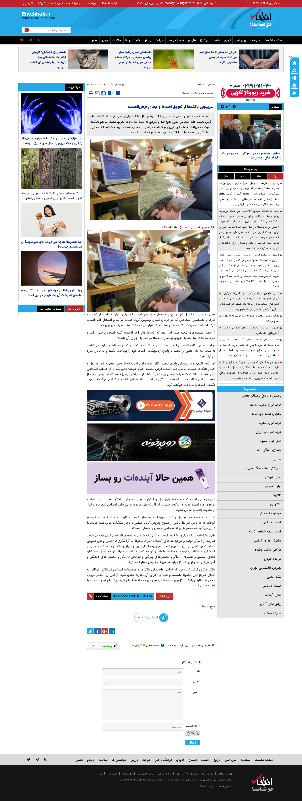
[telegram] (30, 40)
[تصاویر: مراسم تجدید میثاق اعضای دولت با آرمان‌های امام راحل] (250, 131)
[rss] (38, 40)
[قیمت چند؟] (294, 70)
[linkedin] (112, 631)
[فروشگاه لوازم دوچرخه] (151, 442)
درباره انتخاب (225, 774)
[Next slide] (222, 106)
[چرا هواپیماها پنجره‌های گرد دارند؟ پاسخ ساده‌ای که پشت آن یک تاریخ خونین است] (51, 268)
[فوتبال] (294, 77)
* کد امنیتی (193, 725)
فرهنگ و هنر (175, 40)
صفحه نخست (273, 40)
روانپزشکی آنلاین (269, 604)
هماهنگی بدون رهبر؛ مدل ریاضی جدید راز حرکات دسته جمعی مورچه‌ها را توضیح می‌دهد (133, 60)
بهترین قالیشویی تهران (265, 567)
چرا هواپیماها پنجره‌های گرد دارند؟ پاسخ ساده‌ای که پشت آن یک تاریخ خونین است (51, 293)
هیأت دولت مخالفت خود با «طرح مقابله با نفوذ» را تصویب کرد (249, 318)
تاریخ (227, 40)
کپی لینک (165, 596)
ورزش (147, 40)
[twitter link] (28, 759)
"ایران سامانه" (207, 786)
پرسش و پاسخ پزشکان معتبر (262, 395)
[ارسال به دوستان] (97, 93)
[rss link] (45, 759)
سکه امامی (274, 577)
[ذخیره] (103, 93)
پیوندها (92, 3)
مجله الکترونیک (45, 3)
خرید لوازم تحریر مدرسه (265, 404)
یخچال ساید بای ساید (266, 413)
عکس (94, 40)
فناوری (192, 40)
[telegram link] (37, 759)
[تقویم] (294, 85)
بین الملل (240, 40)
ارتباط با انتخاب (108, 3)
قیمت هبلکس (271, 522)
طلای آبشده (273, 595)
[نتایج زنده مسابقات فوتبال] (294, 92)
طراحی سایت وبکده (268, 549)
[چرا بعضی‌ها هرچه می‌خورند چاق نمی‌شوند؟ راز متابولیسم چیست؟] (51, 220)
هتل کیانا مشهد (270, 441)
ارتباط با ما (207, 774)
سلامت (117, 40)
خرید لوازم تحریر (270, 422)
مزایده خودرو (272, 558)
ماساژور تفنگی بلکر (269, 450)
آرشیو (102, 774)
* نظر (196, 692)
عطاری (277, 459)
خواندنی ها (132, 40)
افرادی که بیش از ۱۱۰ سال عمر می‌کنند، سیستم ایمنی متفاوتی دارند (218, 57)
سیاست (255, 40)
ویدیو (105, 40)
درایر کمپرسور (272, 486)
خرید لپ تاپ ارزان (268, 432)
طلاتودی (275, 504)
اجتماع (204, 40)
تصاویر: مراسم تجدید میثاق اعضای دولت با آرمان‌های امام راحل (251, 155)
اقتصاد (216, 40)
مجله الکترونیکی (145, 774)
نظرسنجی (28, 3)
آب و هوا (79, 3)
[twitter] (21, 40)
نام (198, 671)
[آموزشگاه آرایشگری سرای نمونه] (151, 478)
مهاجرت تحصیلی (270, 513)
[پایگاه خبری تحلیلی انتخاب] (264, 20)
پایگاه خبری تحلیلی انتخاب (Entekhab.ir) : (188, 227)
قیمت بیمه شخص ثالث (265, 531)
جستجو (113, 774)
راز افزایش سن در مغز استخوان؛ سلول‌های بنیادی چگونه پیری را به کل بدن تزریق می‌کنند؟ (51, 141)
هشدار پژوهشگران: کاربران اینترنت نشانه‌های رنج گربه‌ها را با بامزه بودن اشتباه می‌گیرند (47, 60)
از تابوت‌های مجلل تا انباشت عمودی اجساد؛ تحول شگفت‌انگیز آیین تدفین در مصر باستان (51, 196)
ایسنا (205, 606)
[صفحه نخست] (294, 62)
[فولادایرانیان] (151, 405)
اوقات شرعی (64, 3)
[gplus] (104, 631)
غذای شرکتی (273, 477)
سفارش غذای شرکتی (267, 540)
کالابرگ (276, 495)
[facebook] (97, 631)
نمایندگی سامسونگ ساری (263, 468)
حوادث (159, 40)
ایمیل (196, 681)
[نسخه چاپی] (91, 93)
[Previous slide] (234, 106)
